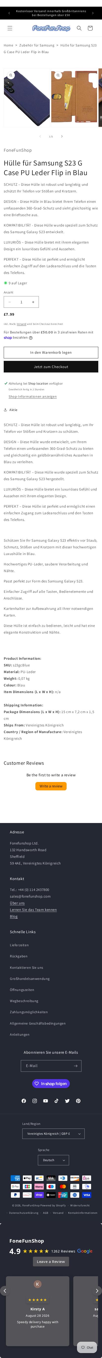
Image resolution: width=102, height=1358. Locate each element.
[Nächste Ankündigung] (92, 13)
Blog (14, 916)
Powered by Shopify (53, 1205)
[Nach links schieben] (40, 136)
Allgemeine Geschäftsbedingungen (38, 1023)
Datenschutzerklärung (23, 1212)
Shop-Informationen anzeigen (33, 396)
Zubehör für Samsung (36, 45)
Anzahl (8, 292)
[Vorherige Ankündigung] (9, 13)
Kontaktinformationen (82, 1212)
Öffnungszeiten (22, 990)
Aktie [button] (13, 410)
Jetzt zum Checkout (51, 366)
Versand (21, 324)
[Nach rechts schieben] (61, 136)
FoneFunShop (31, 1205)
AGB (45, 1212)
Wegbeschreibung (24, 1001)
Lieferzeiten (19, 945)
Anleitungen (20, 1034)
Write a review (51, 786)
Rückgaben (18, 956)
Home (8, 45)
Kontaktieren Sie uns (26, 967)
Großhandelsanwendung (30, 978)
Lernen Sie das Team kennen (33, 909)
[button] (9, 28)
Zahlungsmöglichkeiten (29, 1012)
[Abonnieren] (75, 1066)
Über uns (17, 903)
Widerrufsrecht (80, 1205)
